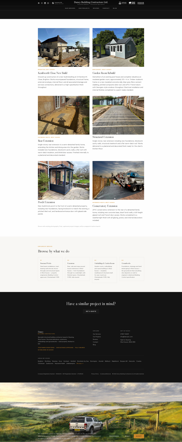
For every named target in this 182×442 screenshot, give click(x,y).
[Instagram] (42, 3)
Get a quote (91, 311)
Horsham (66, 361)
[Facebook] (39, 3)
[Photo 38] (84, 65)
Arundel (101, 361)
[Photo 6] (48, 65)
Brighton (40, 361)
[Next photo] (87, 47)
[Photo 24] (68, 65)
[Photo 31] (76, 65)
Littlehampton (70, 363)
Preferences (114, 436)
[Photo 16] (59, 65)
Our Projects (84, 8)
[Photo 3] (117, 198)
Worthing (48, 361)
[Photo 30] (75, 65)
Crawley (138, 361)
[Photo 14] (57, 65)
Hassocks (132, 361)
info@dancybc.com (126, 337)
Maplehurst (115, 361)
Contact (106, 8)
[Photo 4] (118, 198)
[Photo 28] (73, 65)
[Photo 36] (82, 65)
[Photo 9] (51, 65)
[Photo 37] (83, 65)
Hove (60, 361)
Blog (115, 8)
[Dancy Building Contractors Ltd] (91, 3)
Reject (127, 436)
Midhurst (107, 361)
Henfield (73, 361)
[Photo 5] (65, 198)
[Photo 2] (43, 65)
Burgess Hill (123, 361)
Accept (139, 436)
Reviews (96, 8)
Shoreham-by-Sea (83, 361)
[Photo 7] (49, 65)
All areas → (79, 363)
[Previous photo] (40, 47)
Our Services (70, 8)
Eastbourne (49, 363)
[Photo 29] (74, 65)
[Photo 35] (81, 65)
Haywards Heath (60, 363)
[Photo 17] (60, 65)
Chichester (41, 363)
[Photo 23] (67, 65)
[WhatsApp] (48, 3)
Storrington (93, 361)
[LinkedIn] (45, 3)
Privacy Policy (95, 374)
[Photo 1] (42, 65)
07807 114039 (124, 334)
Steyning (54, 361)
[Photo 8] (50, 65)
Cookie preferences (105, 374)
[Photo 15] (58, 65)
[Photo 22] (66, 65)
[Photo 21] (65, 65)
